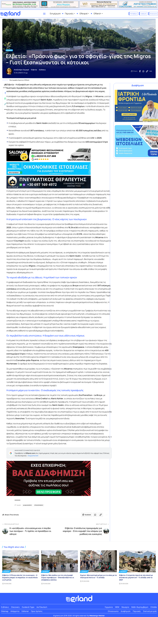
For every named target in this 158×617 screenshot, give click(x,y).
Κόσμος (9, 50)
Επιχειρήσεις (38, 505)
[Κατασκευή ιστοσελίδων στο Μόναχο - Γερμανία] (59, 168)
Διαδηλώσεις (27, 505)
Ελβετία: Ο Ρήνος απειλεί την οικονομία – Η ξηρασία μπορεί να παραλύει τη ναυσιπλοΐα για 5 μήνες (20, 577)
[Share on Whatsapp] (143, 71)
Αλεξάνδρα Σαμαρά (21, 70)
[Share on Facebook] (139, 71)
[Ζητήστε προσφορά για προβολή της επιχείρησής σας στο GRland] (59, 478)
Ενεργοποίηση (33, 455)
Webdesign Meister (97, 615)
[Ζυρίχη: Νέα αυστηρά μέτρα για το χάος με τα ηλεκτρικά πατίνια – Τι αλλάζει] (98, 561)
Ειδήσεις (42, 70)
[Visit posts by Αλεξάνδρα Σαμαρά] (9, 71)
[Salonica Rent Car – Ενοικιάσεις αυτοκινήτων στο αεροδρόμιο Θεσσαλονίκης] (59, 155)
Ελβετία (34, 70)
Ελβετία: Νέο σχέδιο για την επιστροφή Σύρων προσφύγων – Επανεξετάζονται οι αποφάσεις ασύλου (57, 577)
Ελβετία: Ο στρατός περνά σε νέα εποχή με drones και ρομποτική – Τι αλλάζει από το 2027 (136, 577)
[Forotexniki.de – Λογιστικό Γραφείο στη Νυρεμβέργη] (138, 4)
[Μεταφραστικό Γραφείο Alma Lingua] (59, 4)
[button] (147, 71)
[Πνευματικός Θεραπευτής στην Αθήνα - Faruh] (59, 182)
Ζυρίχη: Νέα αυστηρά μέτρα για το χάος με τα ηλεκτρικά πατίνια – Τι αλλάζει (98, 576)
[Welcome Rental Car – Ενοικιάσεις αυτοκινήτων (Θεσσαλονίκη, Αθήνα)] (98, 4)
